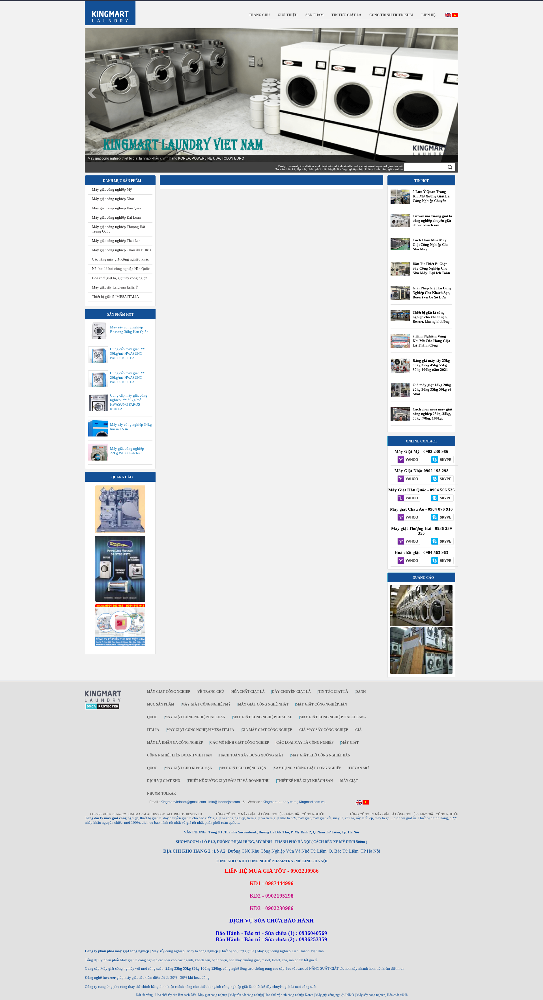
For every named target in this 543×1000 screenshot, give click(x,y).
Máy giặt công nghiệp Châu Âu (262, 717)
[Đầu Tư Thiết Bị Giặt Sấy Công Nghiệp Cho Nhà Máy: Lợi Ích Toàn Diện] (400, 276)
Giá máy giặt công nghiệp (267, 730)
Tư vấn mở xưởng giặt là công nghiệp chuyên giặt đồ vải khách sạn (432, 220)
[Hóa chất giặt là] (421, 673)
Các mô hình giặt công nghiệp (239, 743)
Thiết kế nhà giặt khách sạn (305, 781)
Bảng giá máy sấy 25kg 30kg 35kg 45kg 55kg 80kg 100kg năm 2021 (431, 365)
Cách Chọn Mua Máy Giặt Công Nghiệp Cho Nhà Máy (431, 244)
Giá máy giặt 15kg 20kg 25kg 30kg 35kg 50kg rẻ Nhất (432, 389)
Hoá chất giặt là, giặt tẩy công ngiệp (119, 278)
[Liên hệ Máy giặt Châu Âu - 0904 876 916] (407, 518)
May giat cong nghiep (212, 995)
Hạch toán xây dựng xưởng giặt (251, 755)
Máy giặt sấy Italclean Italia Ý (115, 287)
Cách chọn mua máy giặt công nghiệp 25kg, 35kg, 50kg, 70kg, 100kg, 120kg (432, 416)
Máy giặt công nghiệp (168, 692)
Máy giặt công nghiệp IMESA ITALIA (200, 730)
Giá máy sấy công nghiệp (323, 730)
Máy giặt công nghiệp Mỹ (112, 189)
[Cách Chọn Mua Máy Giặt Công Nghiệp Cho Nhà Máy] (400, 249)
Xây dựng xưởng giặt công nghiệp (307, 768)
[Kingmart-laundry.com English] (448, 16)
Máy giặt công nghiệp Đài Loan (116, 217)
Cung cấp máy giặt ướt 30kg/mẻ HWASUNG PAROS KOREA (127, 353)
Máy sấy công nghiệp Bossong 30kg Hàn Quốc (129, 329)
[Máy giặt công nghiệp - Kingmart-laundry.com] (107, 12)
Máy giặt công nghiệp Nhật (113, 199)
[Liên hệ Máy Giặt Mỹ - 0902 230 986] (407, 460)
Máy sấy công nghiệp (370, 995)
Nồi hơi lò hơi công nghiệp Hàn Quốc (121, 268)
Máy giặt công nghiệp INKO (334, 995)
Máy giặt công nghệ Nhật (263, 704)
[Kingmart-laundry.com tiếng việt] (455, 16)
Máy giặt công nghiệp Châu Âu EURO (121, 250)
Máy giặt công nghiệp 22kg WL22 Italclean (127, 450)
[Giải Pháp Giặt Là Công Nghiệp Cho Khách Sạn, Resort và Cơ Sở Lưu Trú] (400, 300)
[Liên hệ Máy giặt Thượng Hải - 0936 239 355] (407, 542)
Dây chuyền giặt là (291, 692)
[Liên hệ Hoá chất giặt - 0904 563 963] (407, 561)
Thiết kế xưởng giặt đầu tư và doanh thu (229, 781)
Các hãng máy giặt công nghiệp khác (120, 259)
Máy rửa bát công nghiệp (246, 995)
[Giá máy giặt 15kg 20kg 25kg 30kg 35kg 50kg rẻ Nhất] (400, 396)
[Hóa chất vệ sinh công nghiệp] (120, 645)
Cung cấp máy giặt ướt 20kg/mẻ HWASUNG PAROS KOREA (127, 377)
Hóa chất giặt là (248, 692)
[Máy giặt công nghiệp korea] (120, 532)
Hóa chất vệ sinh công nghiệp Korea (288, 995)
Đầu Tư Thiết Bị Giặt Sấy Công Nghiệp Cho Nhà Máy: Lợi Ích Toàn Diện (431, 270)
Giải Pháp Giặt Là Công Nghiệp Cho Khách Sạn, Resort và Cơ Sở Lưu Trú (432, 295)
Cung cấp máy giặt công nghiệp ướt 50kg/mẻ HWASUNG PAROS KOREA (128, 402)
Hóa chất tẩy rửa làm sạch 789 (175, 995)
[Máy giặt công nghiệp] (421, 625)
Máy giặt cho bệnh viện (243, 768)
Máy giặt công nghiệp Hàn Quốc (117, 208)
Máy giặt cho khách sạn (188, 768)
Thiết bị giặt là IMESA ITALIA (115, 296)
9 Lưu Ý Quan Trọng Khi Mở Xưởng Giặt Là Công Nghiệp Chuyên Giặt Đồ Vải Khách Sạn (431, 198)
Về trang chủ (210, 692)
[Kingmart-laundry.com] (103, 701)
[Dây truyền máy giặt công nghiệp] (120, 601)
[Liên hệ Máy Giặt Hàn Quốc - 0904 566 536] (407, 498)
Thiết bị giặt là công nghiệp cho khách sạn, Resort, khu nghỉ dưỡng (431, 317)
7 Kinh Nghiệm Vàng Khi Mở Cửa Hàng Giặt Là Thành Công (431, 340)
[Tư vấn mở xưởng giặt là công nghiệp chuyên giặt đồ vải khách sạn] (400, 226)
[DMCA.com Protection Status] (102, 709)
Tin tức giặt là (333, 692)
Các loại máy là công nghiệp (304, 743)
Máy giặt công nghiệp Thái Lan (116, 240)
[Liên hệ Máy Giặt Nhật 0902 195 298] (407, 479)
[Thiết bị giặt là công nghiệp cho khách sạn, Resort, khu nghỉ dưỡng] (400, 320)
